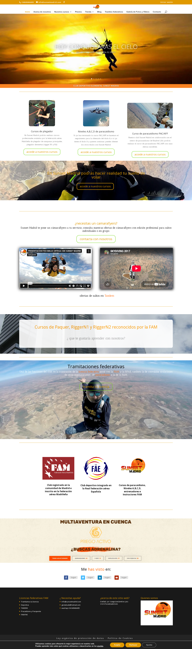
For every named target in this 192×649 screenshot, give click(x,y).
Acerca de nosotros (42, 12)
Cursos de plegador (42, 131)
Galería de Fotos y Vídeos (137, 12)
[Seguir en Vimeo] (83, 577)
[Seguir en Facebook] (66, 577)
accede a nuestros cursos (41, 152)
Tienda (88, 12)
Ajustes (149, 645)
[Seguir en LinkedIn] (100, 577)
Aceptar (117, 645)
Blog (99, 12)
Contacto (157, 12)
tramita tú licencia (96, 386)
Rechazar (133, 645)
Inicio (27, 12)
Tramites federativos (114, 12)
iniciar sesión (166, 2)
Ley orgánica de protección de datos (80, 638)
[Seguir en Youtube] (117, 577)
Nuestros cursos (61, 12)
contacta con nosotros (96, 239)
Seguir (73, 577)
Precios (78, 12)
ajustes (100, 646)
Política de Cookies (120, 638)
